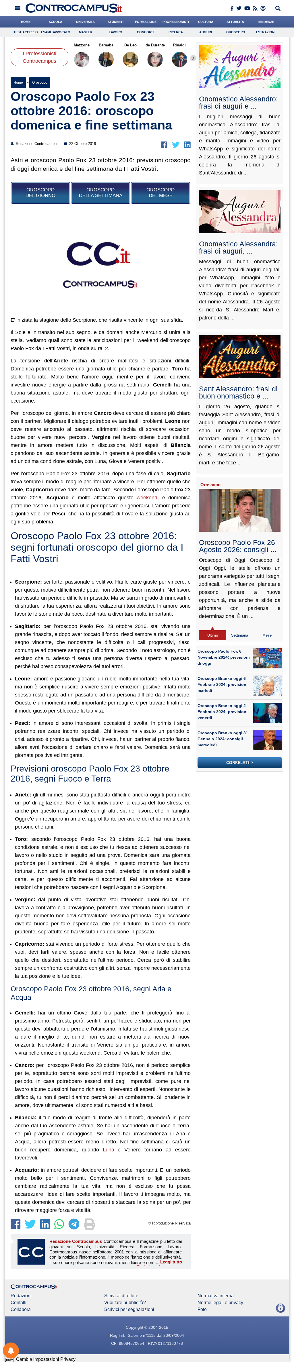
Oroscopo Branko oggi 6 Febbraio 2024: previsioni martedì (222, 684)
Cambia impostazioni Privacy (46, 1359)
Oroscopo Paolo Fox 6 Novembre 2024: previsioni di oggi (224, 657)
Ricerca (176, 32)
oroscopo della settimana (100, 192)
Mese (267, 635)
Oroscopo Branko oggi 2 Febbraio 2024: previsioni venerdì (222, 711)
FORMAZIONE (145, 21)
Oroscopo (235, 32)
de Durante (155, 45)
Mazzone (82, 45)
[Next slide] (193, 58)
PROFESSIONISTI (176, 21)
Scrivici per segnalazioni (129, 1309)
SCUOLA (55, 21)
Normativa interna (216, 1296)
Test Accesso (25, 32)
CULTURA (205, 21)
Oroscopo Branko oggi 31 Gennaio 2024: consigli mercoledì (223, 739)
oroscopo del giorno (40, 192)
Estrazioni (265, 32)
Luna (108, 1150)
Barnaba (106, 45)
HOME (25, 21)
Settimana (239, 635)
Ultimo (212, 635)
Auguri (205, 32)
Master (85, 32)
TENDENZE (265, 21)
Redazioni (21, 1296)
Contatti (18, 1302)
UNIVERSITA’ (85, 21)
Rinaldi (179, 45)
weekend (147, 498)
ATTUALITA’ (236, 21)
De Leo (131, 45)
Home (18, 83)
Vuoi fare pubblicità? (125, 1302)
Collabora (21, 1309)
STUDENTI (115, 21)
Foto (202, 1309)
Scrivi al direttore (121, 1296)
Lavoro (115, 32)
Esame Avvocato (55, 32)
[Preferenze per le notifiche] (11, 1351)
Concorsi (145, 32)
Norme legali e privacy (220, 1302)
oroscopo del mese (160, 192)
